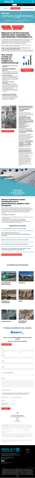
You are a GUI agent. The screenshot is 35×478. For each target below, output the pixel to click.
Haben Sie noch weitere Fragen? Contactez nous (11, 254)
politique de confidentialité (9, 397)
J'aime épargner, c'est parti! (7, 131)
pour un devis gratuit (6, 344)
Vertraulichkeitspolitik (4, 425)
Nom (2, 348)
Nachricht (3, 378)
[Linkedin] (2, 461)
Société (3, 355)
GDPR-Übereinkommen (6, 390)
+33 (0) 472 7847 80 (28, 8)
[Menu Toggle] (32, 1)
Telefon (3, 366)
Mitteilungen (17, 28)
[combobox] (1, 477)
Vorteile (6, 26)
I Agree (18, 476)
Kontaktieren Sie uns (15, 8)
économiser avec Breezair (18, 26)
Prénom (2, 352)
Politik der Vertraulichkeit (25, 429)
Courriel (3, 361)
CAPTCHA (3, 400)
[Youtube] (3, 461)
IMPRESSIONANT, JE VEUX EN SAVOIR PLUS (27, 70)
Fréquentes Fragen (7, 28)
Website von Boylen (4, 463)
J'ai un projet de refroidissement (7, 372)
